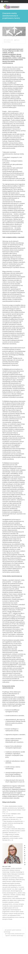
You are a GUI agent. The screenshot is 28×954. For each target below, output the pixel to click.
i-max (17, 949)
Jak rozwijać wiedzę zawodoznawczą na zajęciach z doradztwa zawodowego (14, 934)
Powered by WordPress (7, 949)
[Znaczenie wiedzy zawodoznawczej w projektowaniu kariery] (14, 31)
